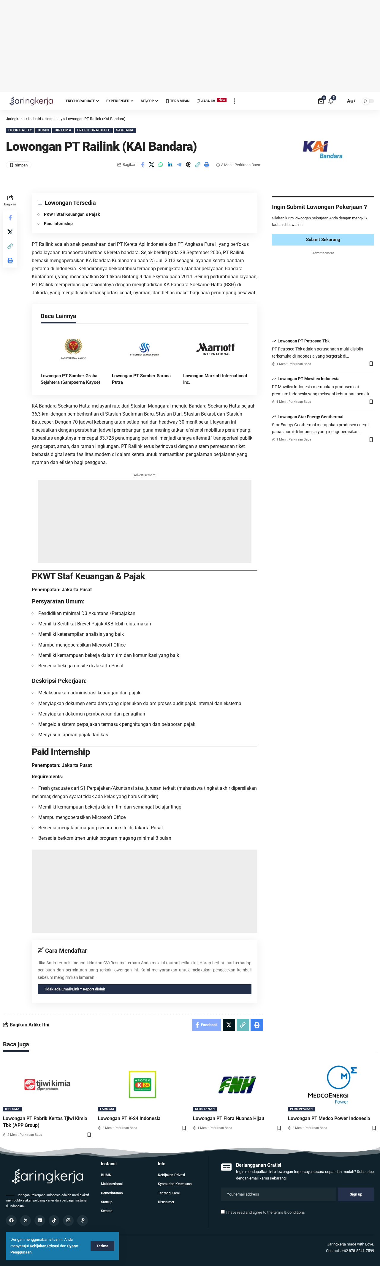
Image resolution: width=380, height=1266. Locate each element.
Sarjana (125, 130)
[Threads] (82, 1220)
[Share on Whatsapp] (161, 164)
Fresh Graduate (93, 130)
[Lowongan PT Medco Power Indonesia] (332, 1084)
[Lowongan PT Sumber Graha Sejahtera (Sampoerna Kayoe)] (73, 349)
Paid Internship (58, 223)
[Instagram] (68, 1220)
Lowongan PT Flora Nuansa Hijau (228, 1118)
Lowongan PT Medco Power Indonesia (329, 1118)
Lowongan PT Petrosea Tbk (304, 341)
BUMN (43, 130)
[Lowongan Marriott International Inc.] (215, 349)
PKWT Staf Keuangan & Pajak (72, 214)
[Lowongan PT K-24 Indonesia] (142, 1084)
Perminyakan (301, 1109)
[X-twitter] (25, 1220)
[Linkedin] (39, 1220)
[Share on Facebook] (142, 164)
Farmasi (107, 1109)
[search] (340, 101)
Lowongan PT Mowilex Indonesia (309, 379)
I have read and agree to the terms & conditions (265, 1212)
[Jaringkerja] (31, 101)
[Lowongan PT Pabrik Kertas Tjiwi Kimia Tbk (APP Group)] (47, 1084)
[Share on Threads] (188, 164)
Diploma (63, 130)
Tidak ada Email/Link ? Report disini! (74, 989)
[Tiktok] (54, 1220)
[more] (234, 101)
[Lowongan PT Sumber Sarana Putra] (144, 349)
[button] (198, 164)
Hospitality (20, 130)
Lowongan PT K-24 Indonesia (129, 1118)
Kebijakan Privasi (44, 1246)
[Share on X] (152, 164)
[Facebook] (11, 1220)
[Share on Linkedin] (170, 164)
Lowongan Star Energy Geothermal (310, 416)
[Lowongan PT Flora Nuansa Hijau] (237, 1084)
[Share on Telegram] (179, 164)
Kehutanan (205, 1109)
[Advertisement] (190, 46)
